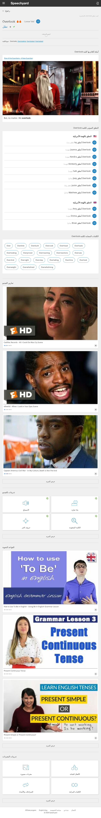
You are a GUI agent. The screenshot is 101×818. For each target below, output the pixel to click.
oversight (25, 260)
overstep (39, 260)
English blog (43, 810)
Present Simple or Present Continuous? (20, 735)
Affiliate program (30, 810)
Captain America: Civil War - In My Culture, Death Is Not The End (30, 470)
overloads (79, 245)
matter (14, 118)
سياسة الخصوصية (55, 810)
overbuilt (35, 245)
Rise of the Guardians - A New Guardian (18, 58)
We (19, 118)
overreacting (44, 253)
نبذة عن (66, 810)
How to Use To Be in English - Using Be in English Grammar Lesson (31, 606)
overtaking (54, 260)
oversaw (78, 253)
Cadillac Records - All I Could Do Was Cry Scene (23, 342)
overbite (20, 245)
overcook (49, 245)
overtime (69, 260)
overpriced (27, 253)
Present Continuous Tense (14, 671)
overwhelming (47, 267)
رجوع (7, 11)
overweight (11, 267)
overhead (64, 245)
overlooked (30, 41)
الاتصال (73, 810)
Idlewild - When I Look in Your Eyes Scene (21, 406)
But (5, 118)
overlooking (22, 41)
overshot (10, 260)
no (9, 118)
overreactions (62, 253)
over (9, 245)
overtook (83, 260)
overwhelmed (28, 267)
